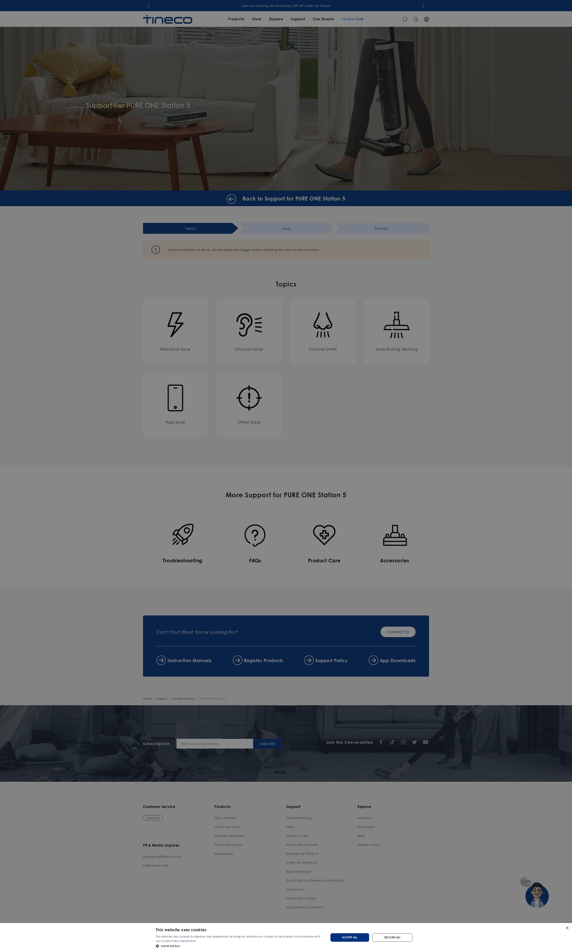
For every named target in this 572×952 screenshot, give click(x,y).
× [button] (567, 927)
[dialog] (286, 937)
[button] (240, 946)
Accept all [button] (349, 937)
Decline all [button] (392, 937)
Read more (188, 941)
